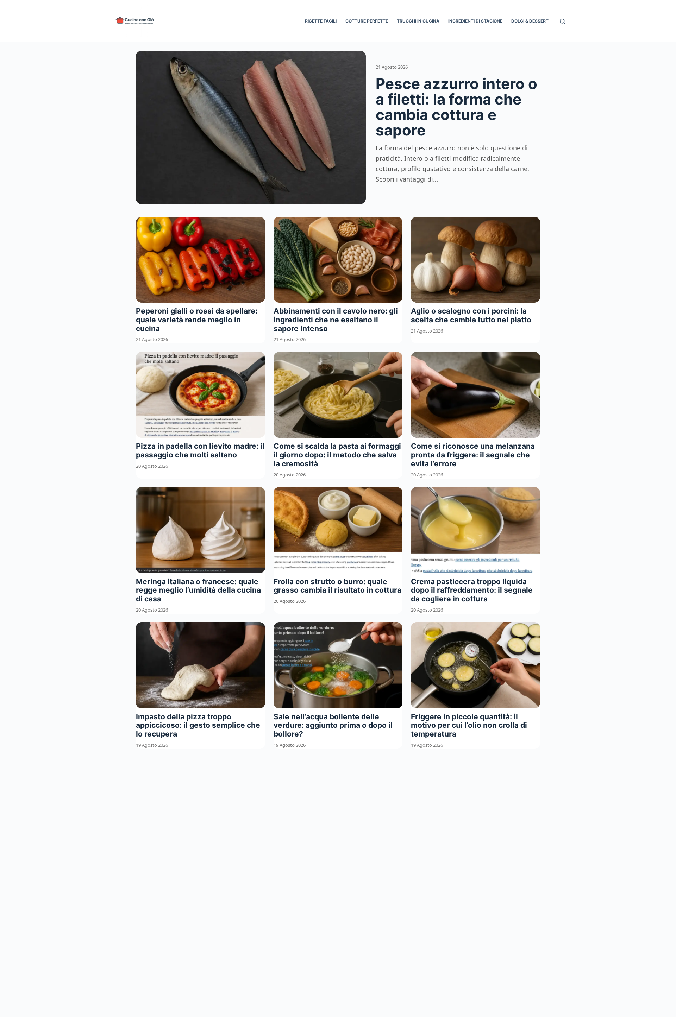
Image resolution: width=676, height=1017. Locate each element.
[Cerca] (562, 21)
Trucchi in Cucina (418, 21)
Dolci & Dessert (530, 21)
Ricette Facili (321, 21)
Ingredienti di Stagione (475, 21)
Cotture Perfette (366, 21)
